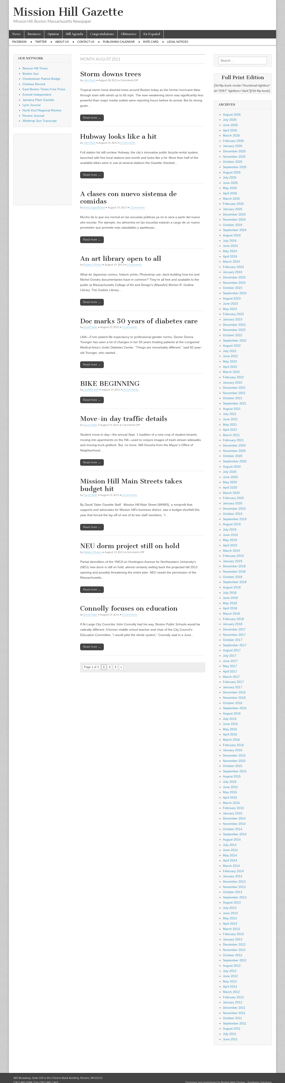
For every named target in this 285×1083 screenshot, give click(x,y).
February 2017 (233, 682)
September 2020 (234, 461)
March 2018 (231, 613)
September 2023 (234, 293)
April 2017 (230, 671)
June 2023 (230, 303)
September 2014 (234, 834)
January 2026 (232, 146)
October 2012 (232, 955)
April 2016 (230, 734)
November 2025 (234, 156)
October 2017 (232, 640)
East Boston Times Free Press (43, 89)
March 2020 (231, 493)
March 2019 (231, 550)
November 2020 (234, 451)
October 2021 (232, 398)
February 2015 (233, 808)
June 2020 (230, 477)
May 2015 (230, 792)
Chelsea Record (33, 84)
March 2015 (231, 803)
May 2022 (230, 361)
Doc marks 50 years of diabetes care (139, 321)
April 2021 (230, 429)
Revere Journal (33, 115)
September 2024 (234, 230)
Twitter (41, 41)
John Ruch (89, 80)
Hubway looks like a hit (118, 137)
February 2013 (233, 934)
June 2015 (230, 787)
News (16, 34)
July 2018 (229, 592)
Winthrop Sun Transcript (39, 121)
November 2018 (234, 571)
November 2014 (234, 823)
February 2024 (233, 267)
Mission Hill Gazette (68, 12)
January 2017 (232, 687)
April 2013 (230, 923)
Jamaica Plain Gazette (38, 100)
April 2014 (230, 860)
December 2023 (234, 277)
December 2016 (234, 692)
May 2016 (230, 729)
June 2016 (230, 724)
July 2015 (229, 781)
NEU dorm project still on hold (130, 546)
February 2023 (233, 314)
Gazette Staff (91, 389)
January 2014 (232, 876)
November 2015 (234, 761)
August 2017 (232, 650)
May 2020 (230, 482)
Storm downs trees (110, 74)
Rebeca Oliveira (92, 264)
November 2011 (234, 1013)
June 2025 (230, 183)
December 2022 (234, 324)
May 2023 (230, 309)
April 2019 (230, 545)
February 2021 (233, 440)
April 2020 (230, 487)
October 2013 (232, 892)
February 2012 (233, 997)
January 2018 (232, 624)
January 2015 (232, 813)
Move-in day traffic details (123, 419)
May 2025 (230, 188)
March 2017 (231, 676)
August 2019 (232, 524)
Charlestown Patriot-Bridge (41, 79)
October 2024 (232, 225)
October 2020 (232, 456)
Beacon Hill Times (35, 68)
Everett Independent (36, 94)
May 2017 (230, 666)
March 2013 (231, 929)
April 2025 (230, 193)
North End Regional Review (41, 110)
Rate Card (151, 41)
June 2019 (230, 535)
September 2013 (234, 897)
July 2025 (229, 177)
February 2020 (233, 498)
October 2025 (232, 161)
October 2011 (232, 1018)
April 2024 (230, 256)
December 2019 (234, 508)
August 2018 (232, 587)
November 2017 (234, 634)
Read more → (92, 117)
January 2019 (232, 561)
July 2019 (229, 529)
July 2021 (229, 414)
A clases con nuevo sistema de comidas (128, 197)
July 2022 (229, 351)
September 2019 (234, 519)
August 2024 (232, 235)
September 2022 (234, 340)
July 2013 (229, 908)
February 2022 (233, 377)
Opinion (53, 34)
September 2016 (234, 708)
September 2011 (234, 1023)
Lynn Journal (31, 105)
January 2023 (232, 319)
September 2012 (234, 960)
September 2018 (234, 582)
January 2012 (232, 1002)
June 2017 (230, 661)
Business (34, 34)
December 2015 (234, 755)
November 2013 (234, 887)
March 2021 (231, 435)
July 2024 (229, 240)
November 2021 (234, 393)
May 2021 (230, 424)
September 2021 (234, 403)
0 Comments (127, 142)
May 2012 (230, 981)
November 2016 (234, 697)
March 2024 (231, 261)
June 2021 (230, 419)
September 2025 (234, 167)
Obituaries (128, 34)
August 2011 (231, 1028)
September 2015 (234, 771)
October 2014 (232, 829)
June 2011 (230, 1039)
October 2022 (232, 335)
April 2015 (230, 797)
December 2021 (234, 387)
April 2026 (230, 130)
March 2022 (231, 372)
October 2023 (232, 288)
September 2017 (234, 645)
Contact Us (85, 41)
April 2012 (230, 986)
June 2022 (230, 356)
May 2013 (230, 918)
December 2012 (234, 944)
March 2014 (231, 866)
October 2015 (232, 766)
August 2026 (232, 114)
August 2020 (232, 466)
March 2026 (231, 135)
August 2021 (232, 409)
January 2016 (232, 750)
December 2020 (234, 445)
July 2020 (229, 471)
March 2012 (231, 992)
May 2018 (230, 603)
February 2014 (233, 871)
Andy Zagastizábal (94, 207)
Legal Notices (177, 41)
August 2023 (232, 298)
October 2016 (232, 703)
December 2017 (234, 629)
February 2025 (233, 203)
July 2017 (229, 655)
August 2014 (232, 839)
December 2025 (234, 151)
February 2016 (233, 745)
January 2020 (232, 503)
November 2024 (234, 219)
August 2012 (232, 965)
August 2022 (232, 345)
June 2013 (230, 913)
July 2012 (229, 971)
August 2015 (232, 776)
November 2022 (234, 330)
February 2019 (233, 556)
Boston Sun (30, 73)
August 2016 (232, 713)
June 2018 (230, 598)
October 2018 (232, 577)
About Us (62, 41)
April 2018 (230, 608)
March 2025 (231, 198)
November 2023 (234, 282)
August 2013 (232, 902)
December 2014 (234, 818)
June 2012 (230, 976)
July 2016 (229, 719)
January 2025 (232, 209)
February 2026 (233, 141)
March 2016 (231, 739)
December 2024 (234, 214)
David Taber (90, 327)
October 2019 (232, 513)
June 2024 (230, 246)
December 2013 (234, 881)
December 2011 (234, 1007)
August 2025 (232, 172)
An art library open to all (120, 259)
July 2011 (229, 1034)
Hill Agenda (74, 34)
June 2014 (230, 850)
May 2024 (230, 251)
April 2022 (230, 366)
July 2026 (229, 119)
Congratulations (102, 34)
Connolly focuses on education (129, 608)
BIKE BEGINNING (110, 384)
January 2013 (232, 939)
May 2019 (230, 540)
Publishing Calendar (119, 41)
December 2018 (234, 566)
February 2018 (233, 619)
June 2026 (230, 125)
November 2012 (234, 950)
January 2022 (232, 382)
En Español (151, 34)
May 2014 (230, 855)
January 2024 (232, 272)
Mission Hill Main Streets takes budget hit (131, 485)
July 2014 (229, 845)
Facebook (19, 41)
